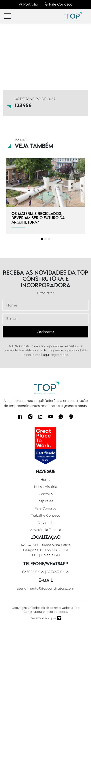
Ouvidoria (46, 523)
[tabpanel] (45, 196)
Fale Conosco (60, 4)
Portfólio (30, 4)
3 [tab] (49, 239)
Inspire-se (45, 501)
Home (45, 479)
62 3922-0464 (33, 572)
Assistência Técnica (45, 530)
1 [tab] (42, 239)
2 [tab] (45, 239)
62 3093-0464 (58, 572)
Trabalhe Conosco (45, 515)
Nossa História (45, 487)
